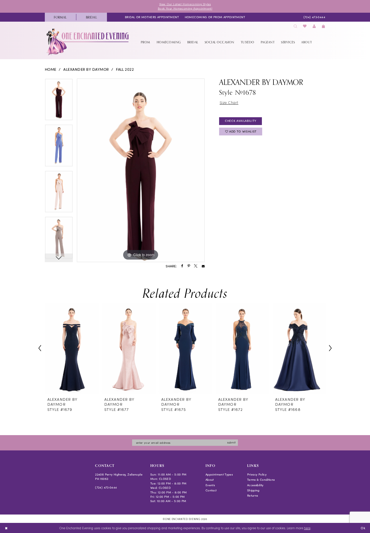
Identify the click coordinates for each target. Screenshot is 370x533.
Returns (252, 495)
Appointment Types (219, 474)
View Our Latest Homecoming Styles (185, 4)
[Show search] (295, 26)
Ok (363, 527)
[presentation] (72, 348)
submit (231, 442)
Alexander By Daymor (86, 69)
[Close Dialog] (6, 528)
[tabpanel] (59, 102)
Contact (211, 490)
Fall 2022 (125, 69)
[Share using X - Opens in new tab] (195, 266)
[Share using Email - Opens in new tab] (203, 266)
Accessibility (255, 485)
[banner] (88, 41)
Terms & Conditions (261, 480)
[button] (314, 26)
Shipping (253, 490)
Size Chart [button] (229, 102)
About (210, 480)
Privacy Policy (257, 474)
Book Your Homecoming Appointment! (185, 8)
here (307, 528)
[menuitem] (60, 17)
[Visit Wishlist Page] (305, 26)
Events (210, 485)
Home (50, 69)
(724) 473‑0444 (106, 487)
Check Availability (240, 121)
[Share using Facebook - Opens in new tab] (182, 266)
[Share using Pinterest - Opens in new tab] (189, 266)
